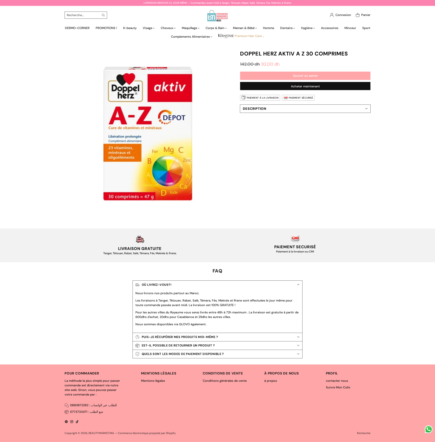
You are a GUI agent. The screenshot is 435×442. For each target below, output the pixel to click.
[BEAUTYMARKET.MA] (217, 15)
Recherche (363, 433)
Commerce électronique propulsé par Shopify (147, 433)
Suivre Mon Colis (338, 387)
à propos (270, 381)
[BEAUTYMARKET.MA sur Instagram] (72, 422)
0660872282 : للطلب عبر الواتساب (93, 405)
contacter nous (337, 381)
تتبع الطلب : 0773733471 (86, 412)
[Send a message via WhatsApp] (428, 429)
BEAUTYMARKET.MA (101, 433)
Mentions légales (153, 381)
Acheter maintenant (305, 86)
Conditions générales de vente (225, 381)
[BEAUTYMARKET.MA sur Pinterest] (66, 422)
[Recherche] (103, 15)
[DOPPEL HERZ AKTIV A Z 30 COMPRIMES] (147, 133)
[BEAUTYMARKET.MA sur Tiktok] (77, 422)
